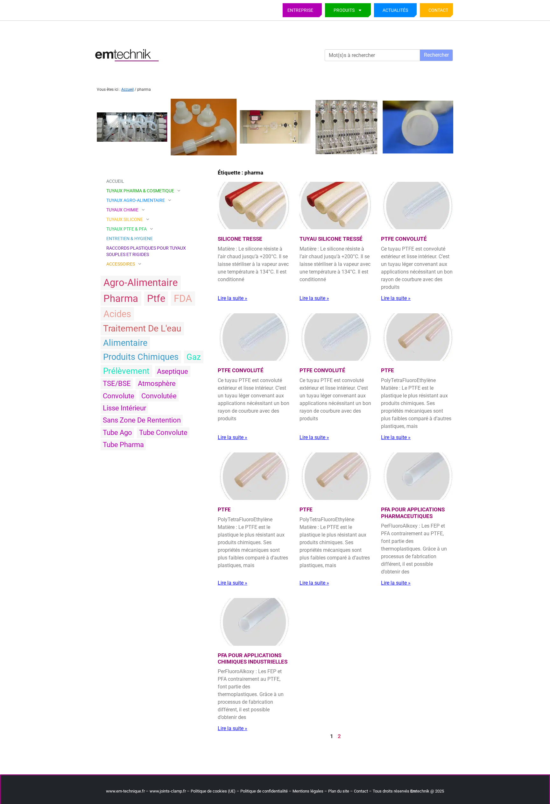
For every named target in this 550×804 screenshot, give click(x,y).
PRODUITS (344, 10)
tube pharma (123, 445)
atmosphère (157, 384)
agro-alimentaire (140, 282)
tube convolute (163, 433)
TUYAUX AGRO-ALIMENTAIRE (135, 200)
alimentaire (125, 343)
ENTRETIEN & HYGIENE (129, 238)
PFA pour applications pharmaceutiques (413, 512)
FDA (183, 298)
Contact (438, 10)
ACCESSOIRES (120, 264)
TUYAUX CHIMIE (122, 209)
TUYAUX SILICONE (124, 219)
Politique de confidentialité (264, 791)
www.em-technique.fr (125, 791)
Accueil (127, 89)
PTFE (387, 370)
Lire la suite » (232, 298)
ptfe (156, 298)
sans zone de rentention (142, 420)
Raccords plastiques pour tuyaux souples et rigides (146, 251)
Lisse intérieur (124, 408)
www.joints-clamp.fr (168, 791)
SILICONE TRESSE (240, 239)
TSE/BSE (117, 384)
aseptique (172, 371)
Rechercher (436, 55)
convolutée (159, 396)
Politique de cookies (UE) (213, 791)
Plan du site (338, 791)
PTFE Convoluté (404, 239)
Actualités (395, 10)
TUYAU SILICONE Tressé (331, 239)
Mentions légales (308, 791)
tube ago (117, 433)
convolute (118, 396)
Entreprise (300, 10)
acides (117, 314)
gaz (194, 357)
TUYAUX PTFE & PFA (126, 228)
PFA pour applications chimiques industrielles (252, 658)
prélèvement (126, 371)
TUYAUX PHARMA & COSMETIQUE (140, 190)
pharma (120, 298)
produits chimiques (141, 357)
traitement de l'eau (142, 328)
